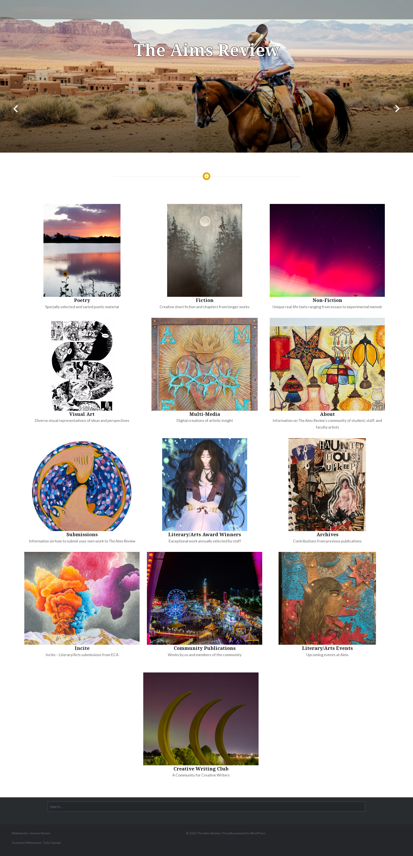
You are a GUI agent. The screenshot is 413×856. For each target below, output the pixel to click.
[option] (206, 76)
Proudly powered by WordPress (244, 833)
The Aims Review (206, 49)
